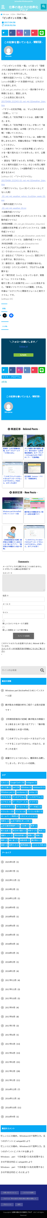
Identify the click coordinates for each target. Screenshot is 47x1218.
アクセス (6, 797)
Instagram (31, 783)
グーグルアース (20, 802)
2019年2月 (10, 889)
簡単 (4, 840)
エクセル (6, 802)
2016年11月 (10, 1099)
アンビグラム (19, 797)
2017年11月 (10, 989)
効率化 (5, 821)
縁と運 (13, 840)
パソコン (20, 811)
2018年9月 (10, 908)
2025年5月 (10, 862)
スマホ (34, 802)
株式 (42, 831)
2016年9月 (10, 1117)
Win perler (8, 56)
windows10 (39, 787)
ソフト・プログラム (11, 377)
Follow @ (23, 346)
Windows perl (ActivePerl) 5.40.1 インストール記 (12, 513)
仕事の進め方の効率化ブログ (23, 8)
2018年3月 (10, 953)
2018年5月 (10, 935)
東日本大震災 (19, 831)
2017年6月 (10, 1035)
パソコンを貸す (35, 811)
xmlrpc (33, 792)
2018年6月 (10, 926)
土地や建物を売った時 (21, 821)
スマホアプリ (8, 807)
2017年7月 (10, 1026)
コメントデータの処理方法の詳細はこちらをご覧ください (23, 650)
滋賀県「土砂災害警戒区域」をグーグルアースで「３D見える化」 (11, 451)
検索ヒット (7, 836)
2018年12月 (10, 898)
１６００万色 (39, 845)
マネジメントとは (28, 816)
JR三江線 (6, 787)
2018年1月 (10, 971)
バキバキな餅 (22, 1152)
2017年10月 (10, 999)
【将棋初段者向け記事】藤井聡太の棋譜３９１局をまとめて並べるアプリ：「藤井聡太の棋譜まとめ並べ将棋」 (12, 544)
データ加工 (36, 807)
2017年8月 (10, 1017)
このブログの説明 (28, 1192)
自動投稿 (25, 840)
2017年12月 (10, 980)
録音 (4, 845)
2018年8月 (10, 917)
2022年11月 (10, 880)
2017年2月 (10, 1071)
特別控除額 (20, 836)
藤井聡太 (36, 840)
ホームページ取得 (9, 816)
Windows (26, 787)
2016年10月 (10, 1108)
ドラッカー (7, 811)
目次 (19, 1204)
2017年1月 (10, 1080)
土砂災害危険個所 (10, 826)
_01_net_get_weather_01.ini (13, 208)
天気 (5, 382)
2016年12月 (10, 1089)
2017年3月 (10, 1062)
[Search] (42, 670)
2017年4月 (10, 1053)
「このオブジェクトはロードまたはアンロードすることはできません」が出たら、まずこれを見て (12, 480)
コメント (7, 573)
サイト (5, 613)
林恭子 (32, 831)
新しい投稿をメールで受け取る (15, 630)
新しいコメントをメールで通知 (15, 624)
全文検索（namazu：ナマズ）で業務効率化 (34, 477)
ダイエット (22, 807)
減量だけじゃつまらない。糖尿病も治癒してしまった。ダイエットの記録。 (25, 760)
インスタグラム (35, 797)
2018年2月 (10, 962)
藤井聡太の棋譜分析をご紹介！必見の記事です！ (34, 513)
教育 (34, 826)
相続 (39, 836)
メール (6, 604)
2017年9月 (10, 1008)
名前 (6, 596)
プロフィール (7, 1204)
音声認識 (26, 845)
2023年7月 (10, 871)
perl (16, 787)
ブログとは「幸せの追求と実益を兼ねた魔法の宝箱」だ (19, 1198)
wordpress (22, 792)
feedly (24, 355)
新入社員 (6, 831)
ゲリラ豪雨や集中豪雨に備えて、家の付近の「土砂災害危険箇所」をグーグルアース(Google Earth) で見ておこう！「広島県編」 (34, 453)
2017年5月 (10, 1044)
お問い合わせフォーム (9, 1192)
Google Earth (17, 783)
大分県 (25, 826)
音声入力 (14, 845)
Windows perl (8, 792)
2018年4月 (10, 944)
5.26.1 (5, 783)
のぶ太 (21, 1172)
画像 (31, 836)
